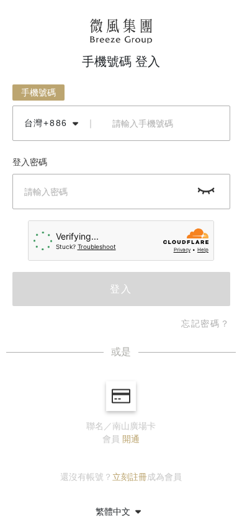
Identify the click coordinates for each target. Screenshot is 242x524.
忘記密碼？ (205, 323)
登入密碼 (29, 162)
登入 (121, 289)
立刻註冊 (129, 477)
